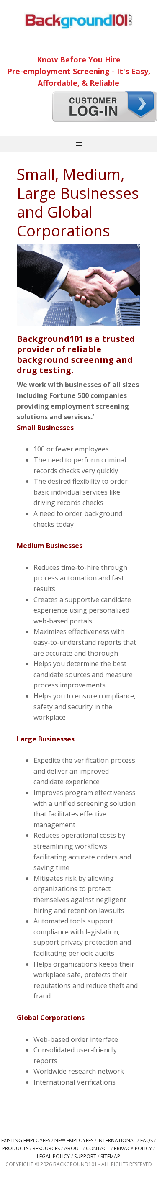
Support (85, 1156)
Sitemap (110, 1156)
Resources (46, 1148)
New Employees (73, 1140)
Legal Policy (53, 1156)
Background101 (78, 21)
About (73, 1148)
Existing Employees (25, 1140)
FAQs (146, 1140)
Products (15, 1148)
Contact (98, 1148)
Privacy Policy (133, 1148)
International (117, 1140)
